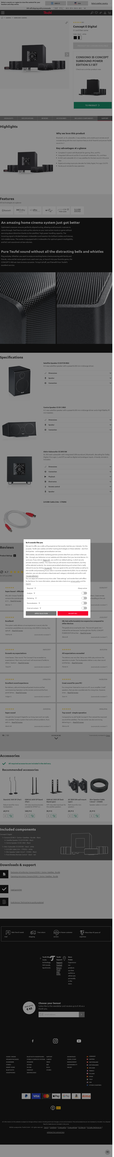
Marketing (30, 598)
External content (32, 608)
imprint (28, 584)
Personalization (32, 603)
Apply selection (41, 613)
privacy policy (75, 581)
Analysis (29, 593)
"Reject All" (46, 560)
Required (30, 588)
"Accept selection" (32, 576)
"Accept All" (48, 568)
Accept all (72, 613)
